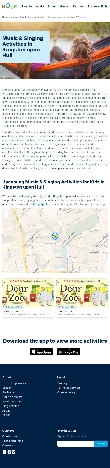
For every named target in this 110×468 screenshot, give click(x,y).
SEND (6, 415)
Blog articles (10, 406)
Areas (14, 17)
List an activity (98, 6)
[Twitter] (13, 451)
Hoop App (39, 204)
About (52, 6)
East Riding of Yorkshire (32, 17)
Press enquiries (12, 441)
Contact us (9, 436)
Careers (7, 445)
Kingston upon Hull (57, 17)
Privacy (62, 383)
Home (5, 17)
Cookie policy (66, 392)
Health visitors (12, 401)
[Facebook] (4, 451)
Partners (79, 6)
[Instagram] (9, 451)
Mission (64, 6)
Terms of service (68, 387)
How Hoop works (32, 6)
